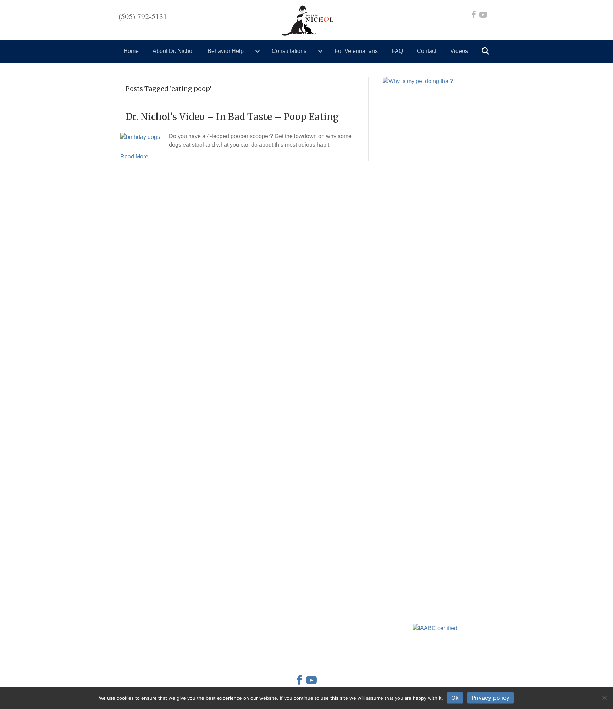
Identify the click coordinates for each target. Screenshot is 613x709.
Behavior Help (226, 51)
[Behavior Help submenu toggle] (257, 51)
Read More (134, 156)
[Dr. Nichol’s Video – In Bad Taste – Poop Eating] (140, 136)
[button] (487, 51)
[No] (604, 697)
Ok (455, 697)
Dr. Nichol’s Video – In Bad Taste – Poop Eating (232, 117)
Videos (459, 51)
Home (131, 51)
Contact (426, 51)
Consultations (289, 51)
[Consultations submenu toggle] (320, 51)
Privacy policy (490, 697)
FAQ (397, 51)
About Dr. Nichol (173, 51)
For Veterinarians (356, 51)
